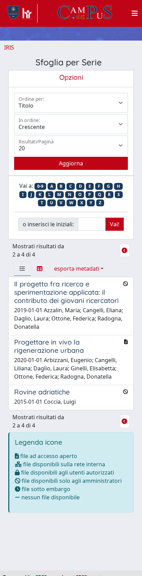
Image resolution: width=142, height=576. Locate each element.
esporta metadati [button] (76, 268)
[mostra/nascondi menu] (135, 13)
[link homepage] (21, 13)
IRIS (9, 47)
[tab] (22, 268)
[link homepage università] (85, 13)
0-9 (40, 186)
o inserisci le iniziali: (48, 224)
